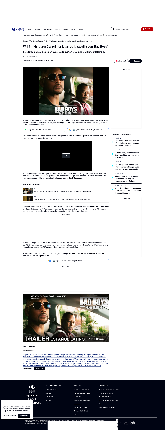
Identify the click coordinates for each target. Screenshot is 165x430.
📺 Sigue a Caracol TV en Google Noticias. (67, 261)
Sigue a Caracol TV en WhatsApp (40, 130)
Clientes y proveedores (81, 390)
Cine (46, 41)
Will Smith (39, 368)
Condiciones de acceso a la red (109, 390)
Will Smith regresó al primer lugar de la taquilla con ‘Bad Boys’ (71, 41)
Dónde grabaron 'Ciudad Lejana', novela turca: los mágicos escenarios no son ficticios (127, 178)
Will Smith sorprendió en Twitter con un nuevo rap (82, 366)
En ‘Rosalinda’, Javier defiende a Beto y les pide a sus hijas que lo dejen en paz (127, 155)
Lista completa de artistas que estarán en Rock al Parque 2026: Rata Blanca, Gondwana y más (127, 166)
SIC (100, 404)
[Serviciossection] (90, 386)
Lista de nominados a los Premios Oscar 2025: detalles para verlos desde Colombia (62, 199)
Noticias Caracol (51, 390)
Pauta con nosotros (80, 407)
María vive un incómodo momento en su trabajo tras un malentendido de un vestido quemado (128, 190)
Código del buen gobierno (82, 393)
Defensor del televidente (82, 400)
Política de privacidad (106, 393)
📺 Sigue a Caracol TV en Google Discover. (87, 130)
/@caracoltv (122, 61)
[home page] (18, 29)
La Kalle (48, 400)
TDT (75, 414)
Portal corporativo (105, 397)
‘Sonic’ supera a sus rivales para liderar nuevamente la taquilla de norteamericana (73, 361)
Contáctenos (78, 397)
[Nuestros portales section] (61, 386)
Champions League (111, 35)
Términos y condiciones (107, 407)
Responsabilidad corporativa (108, 400)
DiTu (47, 404)
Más (88, 29)
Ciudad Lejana (119, 173)
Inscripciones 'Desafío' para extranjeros (35, 35)
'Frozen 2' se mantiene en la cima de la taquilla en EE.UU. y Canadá (72, 357)
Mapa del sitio (78, 404)
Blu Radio (48, 393)
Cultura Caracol (38, 41)
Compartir (137, 61)
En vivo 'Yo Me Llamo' (56, 35)
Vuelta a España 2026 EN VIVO (74, 35)
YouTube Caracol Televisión (95, 35)
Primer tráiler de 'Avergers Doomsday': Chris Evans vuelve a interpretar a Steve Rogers (62, 191)
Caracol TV (27, 41)
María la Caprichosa (120, 185)
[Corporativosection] (118, 386)
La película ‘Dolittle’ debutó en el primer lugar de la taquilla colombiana (49, 355)
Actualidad (118, 138)
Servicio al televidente (81, 411)
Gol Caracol (49, 397)
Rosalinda (118, 150)
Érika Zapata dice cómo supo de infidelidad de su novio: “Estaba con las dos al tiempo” (127, 143)
